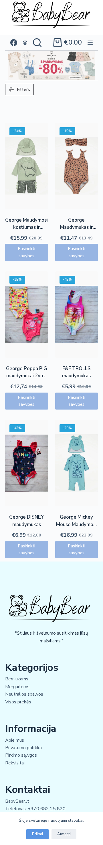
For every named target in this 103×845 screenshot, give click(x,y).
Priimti (37, 834)
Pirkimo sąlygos (21, 755)
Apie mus (14, 740)
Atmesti (64, 834)
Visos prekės (18, 702)
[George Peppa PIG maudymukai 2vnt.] (26, 314)
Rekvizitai (15, 763)
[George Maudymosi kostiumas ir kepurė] (26, 166)
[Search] (37, 42)
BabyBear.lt (17, 801)
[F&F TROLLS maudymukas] (76, 314)
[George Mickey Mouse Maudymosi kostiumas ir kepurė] (76, 463)
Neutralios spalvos (24, 694)
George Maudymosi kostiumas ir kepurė (26, 227)
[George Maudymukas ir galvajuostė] (76, 166)
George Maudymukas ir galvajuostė (76, 227)
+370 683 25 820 (47, 809)
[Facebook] (13, 42)
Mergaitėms (17, 687)
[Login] (25, 43)
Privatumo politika (23, 748)
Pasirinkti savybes (26, 252)
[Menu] (90, 42)
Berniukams (16, 679)
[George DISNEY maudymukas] (26, 463)
